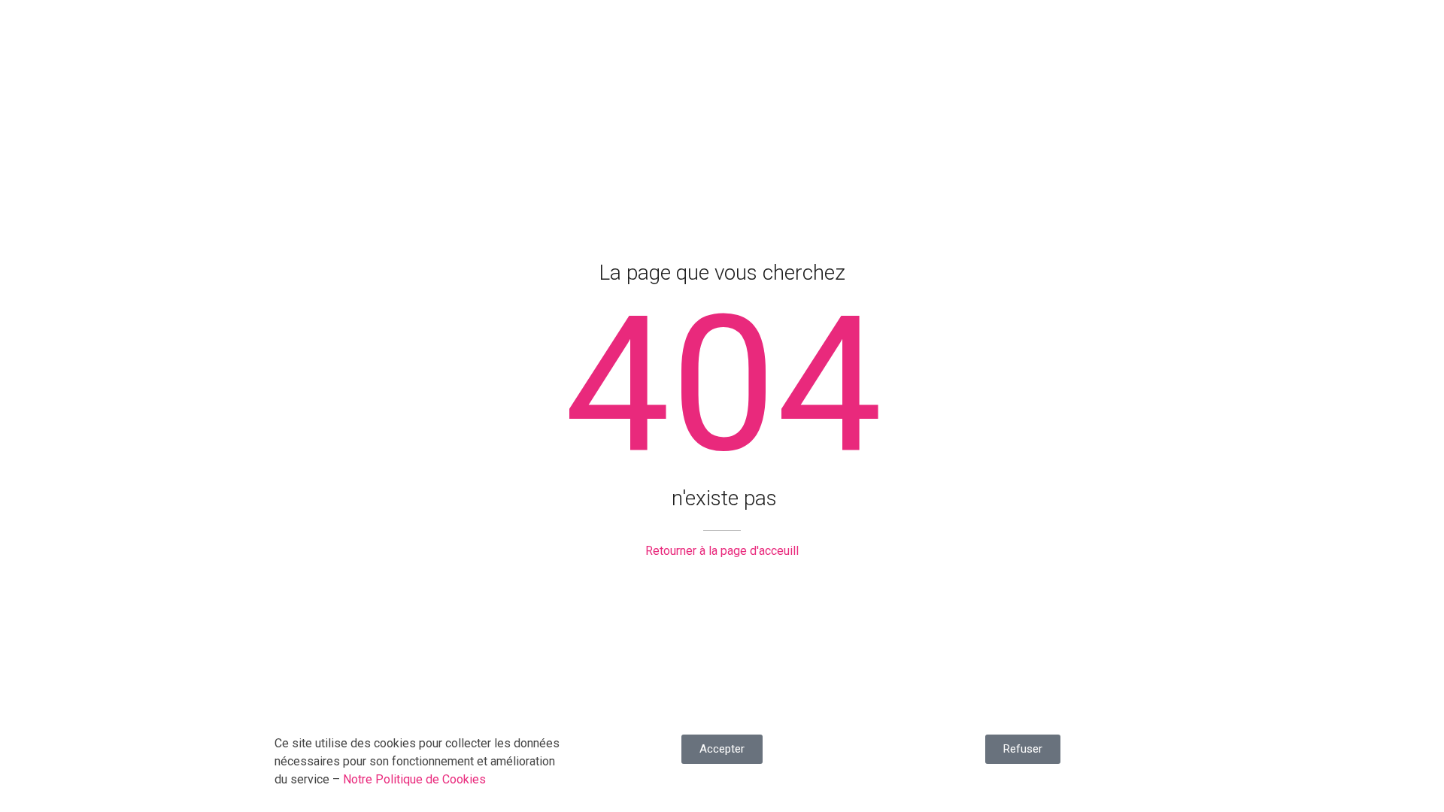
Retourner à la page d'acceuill (722, 551)
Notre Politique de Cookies (414, 779)
